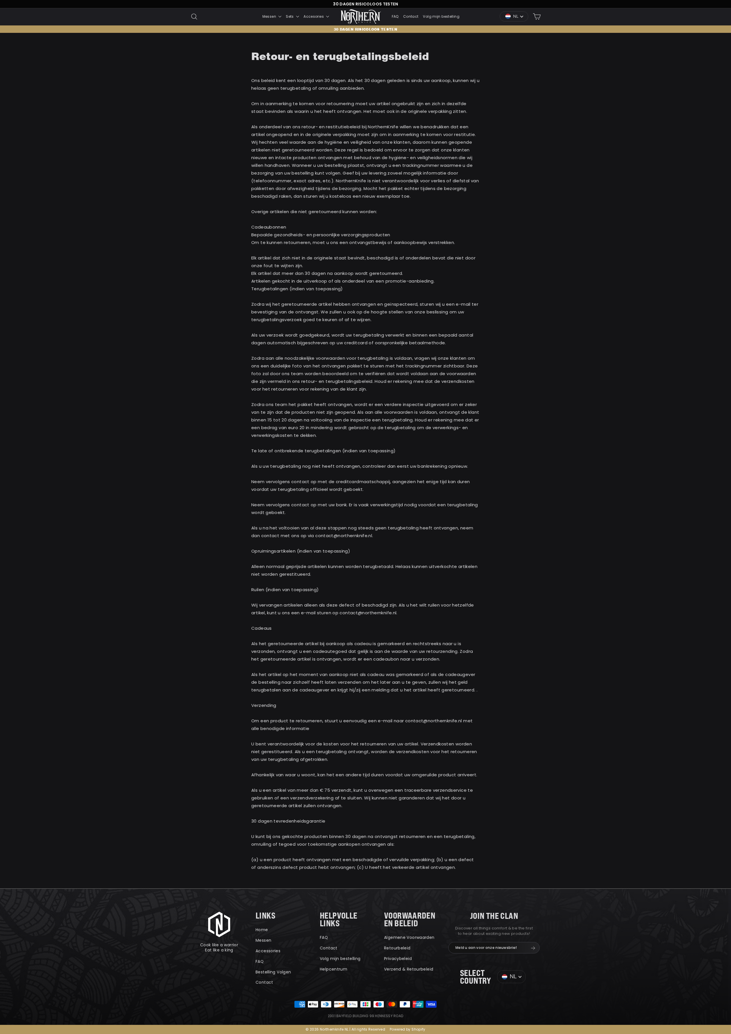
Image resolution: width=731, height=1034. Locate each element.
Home (262, 930)
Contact (411, 16)
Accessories (268, 951)
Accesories (314, 16)
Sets (290, 16)
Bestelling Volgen (273, 972)
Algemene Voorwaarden (409, 937)
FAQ (395, 16)
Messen (269, 16)
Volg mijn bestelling (441, 16)
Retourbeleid (397, 948)
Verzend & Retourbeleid (408, 969)
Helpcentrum (333, 969)
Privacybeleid (398, 958)
